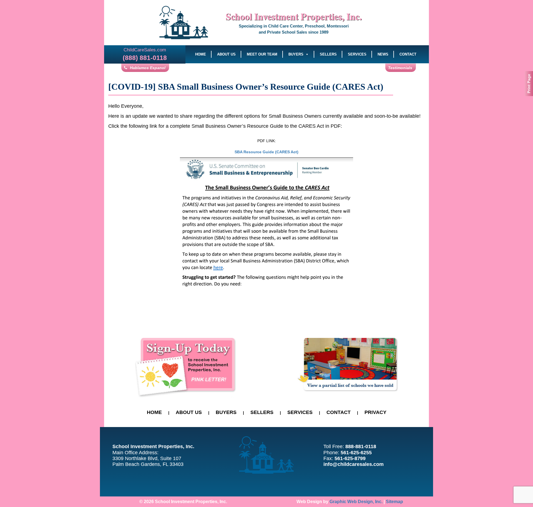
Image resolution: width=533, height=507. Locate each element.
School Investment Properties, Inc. (294, 16)
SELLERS (261, 412)
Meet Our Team (262, 54)
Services (357, 54)
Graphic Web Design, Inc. (356, 501)
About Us (226, 54)
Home (200, 54)
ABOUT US (189, 412)
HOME (154, 412)
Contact (407, 54)
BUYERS (226, 412)
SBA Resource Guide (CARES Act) (266, 152)
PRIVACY (375, 412)
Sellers (328, 54)
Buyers (295, 54)
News (383, 54)
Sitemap (394, 501)
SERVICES (300, 412)
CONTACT (338, 412)
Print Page (529, 83)
